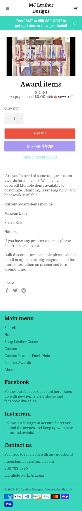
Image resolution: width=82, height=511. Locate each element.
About (9, 370)
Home (9, 335)
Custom (10, 349)
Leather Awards (17, 363)
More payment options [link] (40, 157)
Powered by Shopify (58, 489)
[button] (41, 97)
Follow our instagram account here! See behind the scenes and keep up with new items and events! (38, 428)
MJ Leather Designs (41, 8)
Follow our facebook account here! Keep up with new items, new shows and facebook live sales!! (38, 396)
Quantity (11, 108)
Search (10, 328)
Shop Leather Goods (21, 342)
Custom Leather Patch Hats (27, 356)
